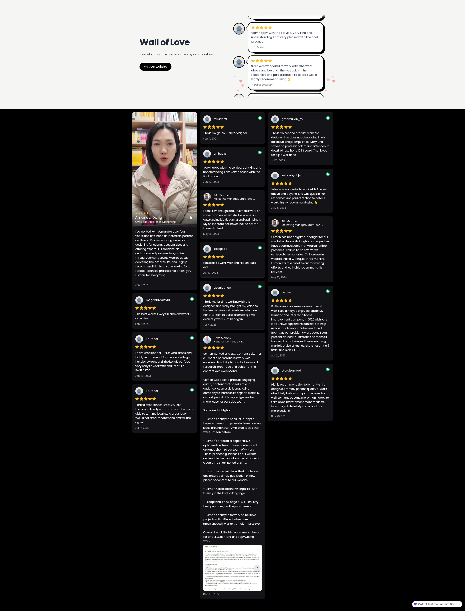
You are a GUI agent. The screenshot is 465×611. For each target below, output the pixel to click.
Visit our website (155, 66)
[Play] (191, 218)
